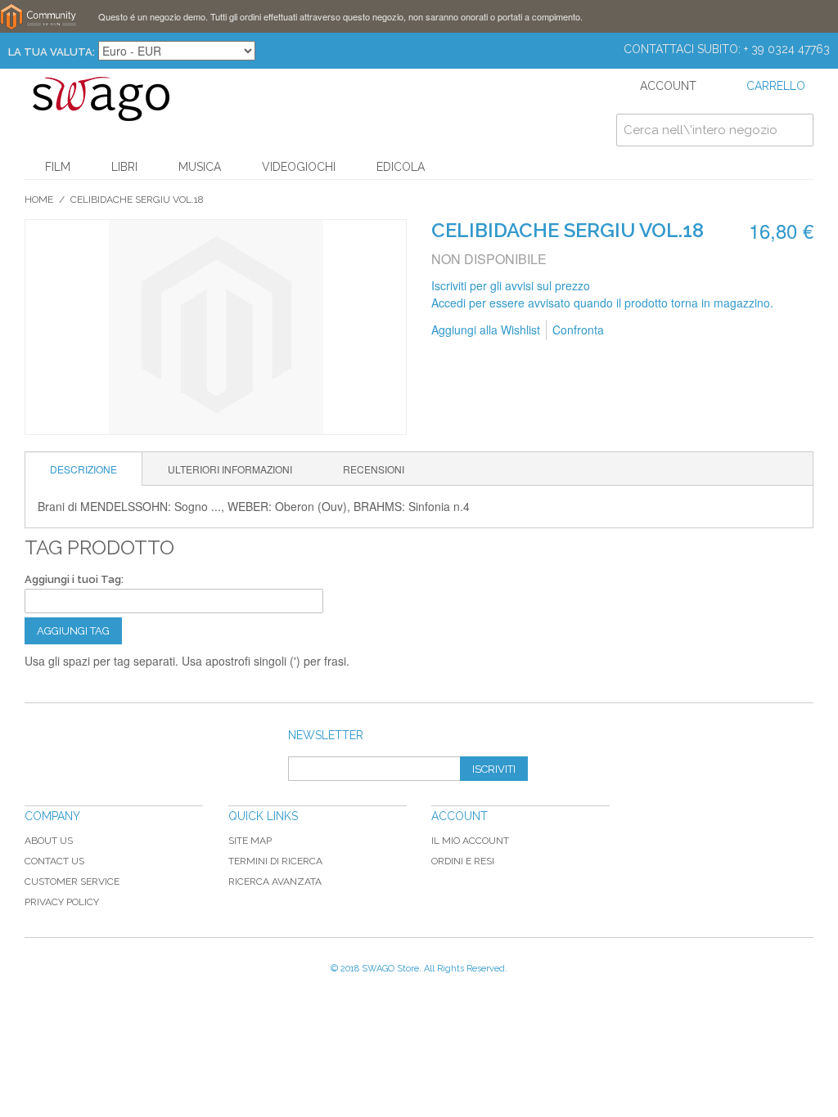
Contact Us (54, 861)
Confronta (578, 329)
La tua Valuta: (51, 52)
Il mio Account (470, 840)
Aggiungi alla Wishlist (485, 329)
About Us (49, 840)
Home (39, 199)
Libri (124, 166)
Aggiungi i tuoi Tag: (74, 579)
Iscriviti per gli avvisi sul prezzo (510, 285)
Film (57, 166)
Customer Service (72, 881)
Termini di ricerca (275, 861)
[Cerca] (797, 130)
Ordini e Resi (462, 861)
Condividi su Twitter (703, 330)
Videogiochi (299, 166)
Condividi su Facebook (671, 330)
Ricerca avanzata (275, 881)
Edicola (400, 166)
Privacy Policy (62, 902)
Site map (250, 840)
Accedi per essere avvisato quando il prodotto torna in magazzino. (602, 302)
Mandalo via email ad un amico (638, 330)
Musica (199, 166)
